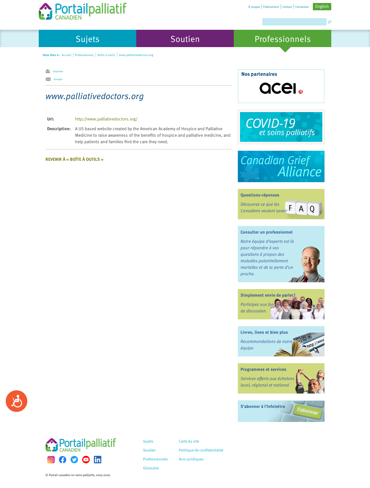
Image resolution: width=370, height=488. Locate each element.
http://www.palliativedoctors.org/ (106, 119)
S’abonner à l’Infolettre (263, 406)
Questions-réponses (260, 195)
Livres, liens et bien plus (264, 332)
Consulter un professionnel (267, 232)
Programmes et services (263, 369)
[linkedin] (97, 459)
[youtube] (86, 459)
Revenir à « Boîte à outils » (74, 159)
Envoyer (58, 79)
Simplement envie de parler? (268, 295)
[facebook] (62, 459)
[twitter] (74, 459)
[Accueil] (82, 10)
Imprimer (58, 71)
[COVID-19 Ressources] (281, 127)
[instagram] (51, 459)
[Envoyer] (50, 79)
